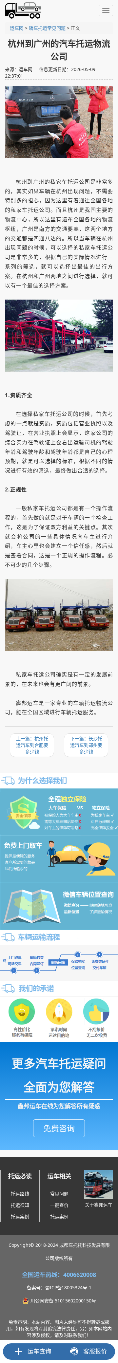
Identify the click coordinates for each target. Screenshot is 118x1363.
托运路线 (20, 1193)
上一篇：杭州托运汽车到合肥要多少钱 (32, 745)
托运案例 (20, 1216)
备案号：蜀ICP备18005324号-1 (59, 1287)
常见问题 (59, 1193)
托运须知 (20, 1205)
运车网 (17, 28)
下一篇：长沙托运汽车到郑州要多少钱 (86, 745)
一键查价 (59, 1205)
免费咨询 (59, 1128)
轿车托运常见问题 (47, 28)
